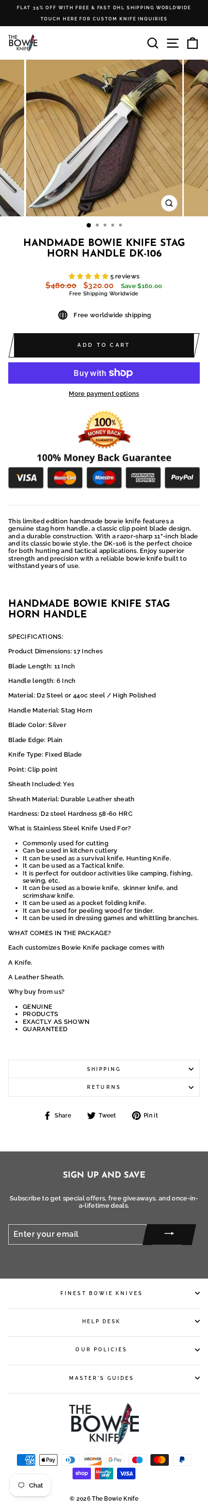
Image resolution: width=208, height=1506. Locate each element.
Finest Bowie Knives (101, 1293)
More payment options (104, 393)
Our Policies (101, 1349)
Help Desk (101, 1321)
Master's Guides (101, 1378)
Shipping (104, 1069)
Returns (104, 1087)
